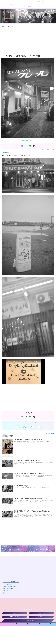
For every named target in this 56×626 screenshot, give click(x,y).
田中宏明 (29, 155)
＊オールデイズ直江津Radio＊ (11, 582)
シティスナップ (6, 152)
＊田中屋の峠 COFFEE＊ (10, 588)
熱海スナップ (16, 155)
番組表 (4, 593)
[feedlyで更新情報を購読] (31, 426)
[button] (52, 319)
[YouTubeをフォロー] (24, 426)
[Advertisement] (28, 41)
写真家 (11, 155)
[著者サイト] (16, 426)
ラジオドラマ (5, 155)
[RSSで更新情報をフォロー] (39, 426)
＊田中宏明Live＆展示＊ (9, 586)
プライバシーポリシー (9, 591)
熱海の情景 (23, 155)
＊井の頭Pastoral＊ (8, 584)
